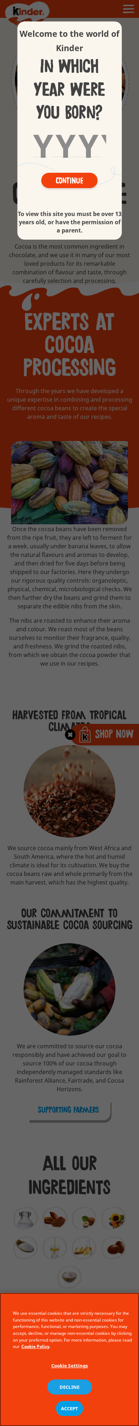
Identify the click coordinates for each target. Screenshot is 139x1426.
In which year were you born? (69, 89)
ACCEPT (69, 1408)
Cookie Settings (69, 1365)
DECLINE (69, 1387)
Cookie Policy (35, 1346)
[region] (69, 1359)
